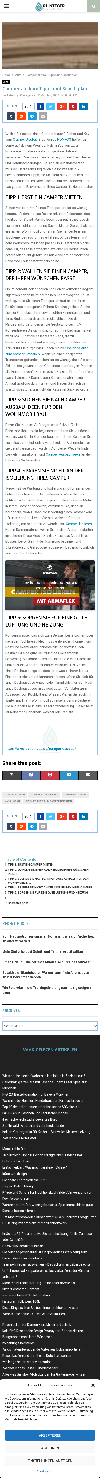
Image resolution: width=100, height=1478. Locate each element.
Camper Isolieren (79, 524)
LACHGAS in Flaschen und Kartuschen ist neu (35, 1113)
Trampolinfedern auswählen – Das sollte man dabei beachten (47, 1264)
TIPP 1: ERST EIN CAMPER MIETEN (30, 864)
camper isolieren (75, 794)
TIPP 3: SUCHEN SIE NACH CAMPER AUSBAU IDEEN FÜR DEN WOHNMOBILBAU (48, 881)
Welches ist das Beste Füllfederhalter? (30, 1368)
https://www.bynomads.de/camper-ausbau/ (40, 749)
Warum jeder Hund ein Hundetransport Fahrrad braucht (42, 1100)
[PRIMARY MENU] (6, 6)
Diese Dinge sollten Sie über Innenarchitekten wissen (40, 1308)
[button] (93, 1385)
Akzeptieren (50, 1435)
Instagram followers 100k (21, 1301)
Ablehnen (50, 1448)
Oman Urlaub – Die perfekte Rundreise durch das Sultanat (46, 962)
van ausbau (12, 801)
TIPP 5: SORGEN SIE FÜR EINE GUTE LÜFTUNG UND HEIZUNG (48, 892)
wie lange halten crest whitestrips (26, 1362)
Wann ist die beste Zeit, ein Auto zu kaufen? (34, 1314)
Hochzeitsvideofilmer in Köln (23, 1246)
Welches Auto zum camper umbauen (49, 801)
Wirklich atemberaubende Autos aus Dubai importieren (42, 1349)
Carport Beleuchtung (17, 1186)
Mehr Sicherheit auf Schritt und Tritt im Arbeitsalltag (42, 951)
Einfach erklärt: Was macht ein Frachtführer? (35, 1167)
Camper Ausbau (25, 139)
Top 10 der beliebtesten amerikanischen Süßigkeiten (41, 1107)
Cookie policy (45, 1471)
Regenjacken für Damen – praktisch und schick (36, 1324)
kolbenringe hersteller (18, 1343)
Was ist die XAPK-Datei (19, 1138)
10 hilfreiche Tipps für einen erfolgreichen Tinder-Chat (42, 1155)
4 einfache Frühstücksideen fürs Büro (29, 1119)
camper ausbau (15, 794)
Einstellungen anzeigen (50, 1461)
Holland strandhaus (16, 1161)
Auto (5, 82)
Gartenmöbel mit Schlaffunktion (26, 1295)
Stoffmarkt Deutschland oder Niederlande (33, 1125)
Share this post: (18, 903)
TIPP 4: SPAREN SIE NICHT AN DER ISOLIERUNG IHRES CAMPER (50, 887)
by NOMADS (62, 139)
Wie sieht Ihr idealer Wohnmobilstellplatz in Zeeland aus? (43, 1076)
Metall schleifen (14, 1149)
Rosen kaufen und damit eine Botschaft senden (37, 1355)
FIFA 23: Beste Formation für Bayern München (35, 1094)
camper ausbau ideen (44, 794)
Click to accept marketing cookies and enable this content (50, 585)
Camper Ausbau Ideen (63, 454)
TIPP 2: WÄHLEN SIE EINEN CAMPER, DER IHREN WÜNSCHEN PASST (48, 872)
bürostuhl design (14, 1174)
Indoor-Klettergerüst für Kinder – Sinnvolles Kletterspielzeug (46, 1132)
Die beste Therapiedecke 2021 (24, 1180)
